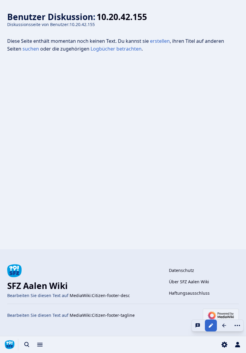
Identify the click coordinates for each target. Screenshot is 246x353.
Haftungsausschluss (189, 293)
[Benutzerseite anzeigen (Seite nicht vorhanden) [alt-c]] (224, 325)
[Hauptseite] (10, 345)
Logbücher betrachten (116, 48)
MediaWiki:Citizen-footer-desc (100, 295)
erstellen (160, 41)
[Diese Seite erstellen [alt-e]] (211, 325)
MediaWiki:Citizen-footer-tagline (102, 315)
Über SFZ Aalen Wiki (189, 281)
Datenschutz (181, 270)
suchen (30, 48)
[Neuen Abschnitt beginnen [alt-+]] (198, 325)
